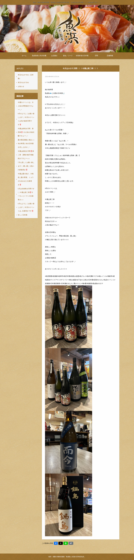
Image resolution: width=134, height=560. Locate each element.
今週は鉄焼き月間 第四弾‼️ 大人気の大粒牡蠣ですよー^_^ (26, 132)
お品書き (54, 55)
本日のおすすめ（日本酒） (26, 76)
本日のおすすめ (23, 82)
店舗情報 (110, 55)
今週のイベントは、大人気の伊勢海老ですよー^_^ (26, 106)
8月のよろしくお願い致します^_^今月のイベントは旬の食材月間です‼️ (26, 119)
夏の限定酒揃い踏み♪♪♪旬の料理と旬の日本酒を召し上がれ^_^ (26, 143)
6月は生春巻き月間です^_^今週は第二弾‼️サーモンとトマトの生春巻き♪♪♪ (26, 194)
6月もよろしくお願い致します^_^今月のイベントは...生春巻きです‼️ (26, 207)
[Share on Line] (65, 543)
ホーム (24, 55)
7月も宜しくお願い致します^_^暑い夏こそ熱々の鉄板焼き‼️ (26, 166)
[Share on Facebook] (56, 543)
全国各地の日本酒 (82, 55)
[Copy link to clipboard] (70, 543)
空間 (96, 55)
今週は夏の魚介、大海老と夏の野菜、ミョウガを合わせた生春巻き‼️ (26, 179)
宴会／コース (68, 55)
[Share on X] (60, 543)
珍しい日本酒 (22, 215)
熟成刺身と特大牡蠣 (39, 55)
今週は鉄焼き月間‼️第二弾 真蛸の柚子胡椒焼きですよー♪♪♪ (26, 154)
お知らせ (21, 86)
